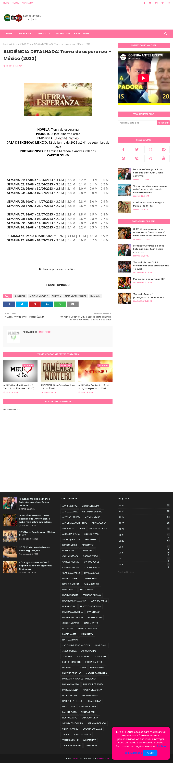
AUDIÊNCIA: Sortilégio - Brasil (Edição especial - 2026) (93, 387)
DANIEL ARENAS (91, 572)
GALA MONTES (91, 623)
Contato (27, 2)
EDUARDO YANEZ (99, 600)
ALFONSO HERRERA (71, 517)
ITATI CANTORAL (70, 639)
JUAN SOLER (101, 656)
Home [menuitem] (9, 33)
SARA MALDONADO (97, 723)
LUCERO (82, 667)
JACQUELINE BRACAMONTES (76, 645)
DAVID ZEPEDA (69, 589)
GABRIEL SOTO (95, 617)
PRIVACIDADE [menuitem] (81, 33)
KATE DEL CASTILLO (71, 662)
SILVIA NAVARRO (70, 728)
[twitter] (150, 3)
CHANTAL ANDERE (70, 567)
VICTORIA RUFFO (70, 740)
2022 (144, 529)
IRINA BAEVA (87, 634)
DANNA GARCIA (91, 584)
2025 (144, 511)
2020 (144, 540)
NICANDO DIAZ (94, 701)
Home (6, 2)
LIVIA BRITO (67, 667)
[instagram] (156, 3)
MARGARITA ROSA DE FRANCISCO (78, 678)
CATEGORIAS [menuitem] (24, 33)
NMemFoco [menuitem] (44, 33)
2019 (144, 547)
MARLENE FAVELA (70, 689)
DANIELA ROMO (91, 578)
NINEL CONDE (68, 706)
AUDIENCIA (20, 296)
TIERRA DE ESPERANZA (75, 296)
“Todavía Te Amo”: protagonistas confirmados (148, 296)
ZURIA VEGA (91, 745)
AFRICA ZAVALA (70, 511)
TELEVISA (56, 296)
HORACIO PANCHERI (87, 628)
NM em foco (44, 332)
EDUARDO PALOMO (92, 595)
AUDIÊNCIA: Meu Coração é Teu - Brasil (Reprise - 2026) (18, 387)
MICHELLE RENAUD (90, 695)
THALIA (65, 734)
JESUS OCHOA (69, 650)
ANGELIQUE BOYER (71, 539)
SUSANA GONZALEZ (92, 728)
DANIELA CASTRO (70, 578)
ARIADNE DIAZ (91, 539)
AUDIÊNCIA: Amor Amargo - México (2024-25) (148, 204)
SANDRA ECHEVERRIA (72, 723)
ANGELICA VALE (91, 534)
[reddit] (164, 149)
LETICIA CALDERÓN (94, 662)
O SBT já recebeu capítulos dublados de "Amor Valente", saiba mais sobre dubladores (149, 232)
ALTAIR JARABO (92, 517)
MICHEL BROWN (70, 695)
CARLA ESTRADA (70, 556)
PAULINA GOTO (69, 712)
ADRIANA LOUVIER (90, 506)
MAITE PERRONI (97, 667)
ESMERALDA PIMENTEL (72, 611)
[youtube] (164, 158)
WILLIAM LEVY (89, 740)
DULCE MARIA (86, 589)
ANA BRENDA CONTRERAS (74, 522)
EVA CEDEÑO (93, 611)
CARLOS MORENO (70, 561)
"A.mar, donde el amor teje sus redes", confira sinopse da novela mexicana (150, 189)
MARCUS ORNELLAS (71, 673)
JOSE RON (67, 656)
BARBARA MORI (69, 545)
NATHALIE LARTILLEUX (72, 701)
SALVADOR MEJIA (90, 717)
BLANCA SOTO (69, 550)
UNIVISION (24, 44)
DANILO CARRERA (70, 584)
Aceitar (150, 753)
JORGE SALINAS (88, 650)
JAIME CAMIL (100, 645)
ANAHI (82, 528)
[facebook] (144, 3)
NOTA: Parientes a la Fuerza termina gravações (34, 549)
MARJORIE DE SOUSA (93, 684)
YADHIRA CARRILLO (71, 745)
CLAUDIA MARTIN (92, 567)
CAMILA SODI (87, 550)
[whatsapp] (168, 3)
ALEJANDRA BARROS (92, 511)
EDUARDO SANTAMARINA (74, 600)
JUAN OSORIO (83, 656)
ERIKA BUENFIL (69, 606)
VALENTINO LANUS (82, 734)
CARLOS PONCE (91, 561)
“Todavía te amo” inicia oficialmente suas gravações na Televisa (151, 265)
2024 (144, 517)
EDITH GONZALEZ (70, 595)
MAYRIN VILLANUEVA (92, 689)
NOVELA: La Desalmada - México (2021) (37, 533)
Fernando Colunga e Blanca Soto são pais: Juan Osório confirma (148, 173)
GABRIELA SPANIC (71, 623)
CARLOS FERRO (90, 556)
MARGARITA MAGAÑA (96, 673)
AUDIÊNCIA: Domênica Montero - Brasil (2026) (58, 387)
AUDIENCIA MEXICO (38, 296)
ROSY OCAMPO (69, 717)
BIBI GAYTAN (88, 545)
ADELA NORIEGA (70, 506)
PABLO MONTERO (87, 706)
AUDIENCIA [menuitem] (62, 33)
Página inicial (10, 44)
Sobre (16, 2)
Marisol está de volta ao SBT (149, 279)
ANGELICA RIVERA (71, 534)
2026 (144, 505)
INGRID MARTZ (69, 634)
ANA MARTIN (68, 528)
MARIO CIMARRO (70, 684)
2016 (144, 564)
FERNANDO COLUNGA (72, 617)
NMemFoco (103, 758)
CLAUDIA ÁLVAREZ (71, 572)
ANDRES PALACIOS (98, 528)
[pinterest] (162, 3)
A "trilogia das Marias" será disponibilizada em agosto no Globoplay (35, 566)
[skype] (137, 158)
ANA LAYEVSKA (99, 522)
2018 (144, 552)
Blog (75, 758)
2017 (144, 558)
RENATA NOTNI (88, 712)
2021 (144, 535)
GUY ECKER (67, 628)
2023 (144, 523)
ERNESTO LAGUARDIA (90, 606)
